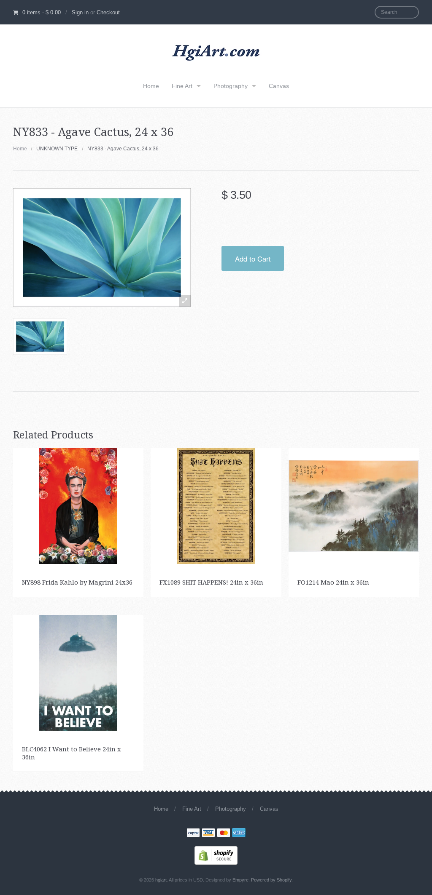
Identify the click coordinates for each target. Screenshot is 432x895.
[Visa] (208, 833)
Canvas (279, 86)
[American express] (239, 833)
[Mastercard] (223, 833)
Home (151, 86)
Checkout (108, 12)
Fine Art (182, 86)
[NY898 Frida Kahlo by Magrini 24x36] (78, 505)
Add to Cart (253, 259)
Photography (230, 86)
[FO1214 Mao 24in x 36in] (354, 505)
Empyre (240, 879)
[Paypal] (193, 833)
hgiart (161, 879)
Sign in (80, 12)
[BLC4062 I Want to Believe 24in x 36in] (78, 672)
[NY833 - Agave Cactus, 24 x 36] (40, 336)
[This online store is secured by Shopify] (216, 854)
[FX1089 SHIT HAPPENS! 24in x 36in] (216, 505)
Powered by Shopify (271, 879)
